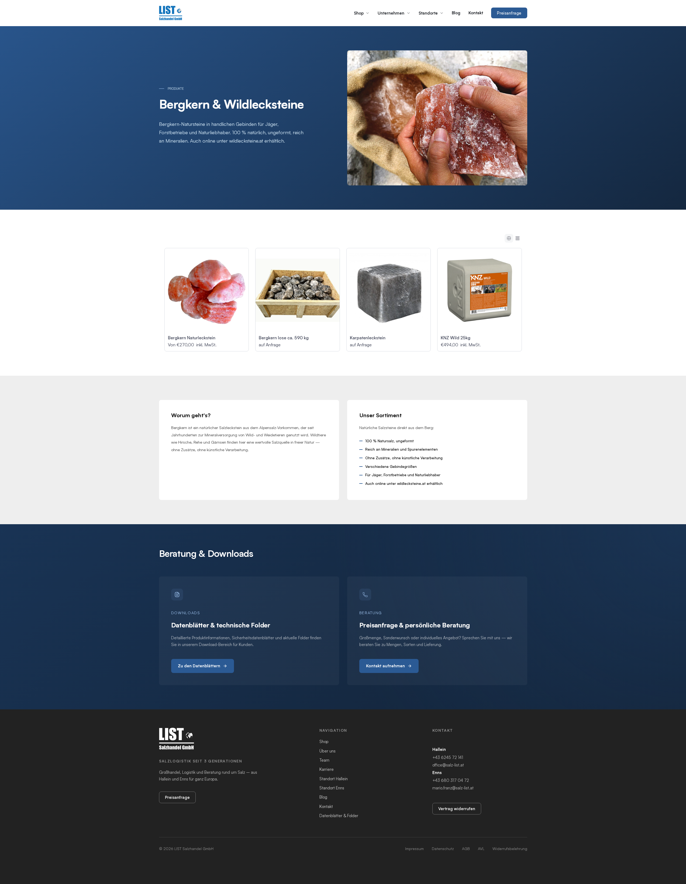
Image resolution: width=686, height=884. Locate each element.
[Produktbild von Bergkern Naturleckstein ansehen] (207, 290)
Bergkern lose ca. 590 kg (284, 337)
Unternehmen (391, 13)
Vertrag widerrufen (456, 808)
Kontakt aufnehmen (385, 665)
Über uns (327, 751)
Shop (359, 13)
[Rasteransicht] (509, 238)
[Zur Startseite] (170, 13)
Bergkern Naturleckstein (191, 337)
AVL (481, 848)
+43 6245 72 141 (447, 757)
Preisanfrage (509, 13)
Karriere (326, 769)
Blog (456, 12)
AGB (466, 848)
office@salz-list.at (448, 765)
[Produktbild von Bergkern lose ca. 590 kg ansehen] (298, 290)
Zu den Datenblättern (199, 665)
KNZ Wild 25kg (455, 337)
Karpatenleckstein (367, 337)
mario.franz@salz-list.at (453, 787)
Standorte (428, 13)
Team (324, 760)
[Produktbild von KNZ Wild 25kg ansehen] (479, 290)
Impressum (414, 848)
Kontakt (475, 12)
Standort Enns (331, 787)
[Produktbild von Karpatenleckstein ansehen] (389, 290)
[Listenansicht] (517, 238)
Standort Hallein (333, 778)
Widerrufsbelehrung (509, 848)
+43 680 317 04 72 (450, 780)
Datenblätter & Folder (338, 815)
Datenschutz (443, 848)
